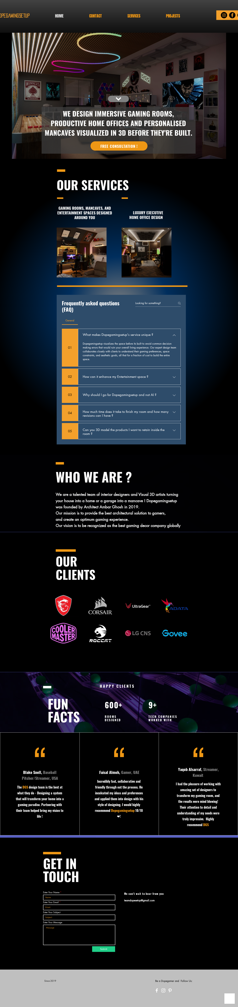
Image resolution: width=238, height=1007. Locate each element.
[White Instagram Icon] (163, 990)
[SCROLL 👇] (118, 94)
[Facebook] (232, 15)
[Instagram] (224, 15)
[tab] (70, 320)
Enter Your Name (51, 892)
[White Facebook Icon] (156, 990)
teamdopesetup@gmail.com (139, 900)
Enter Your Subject (51, 912)
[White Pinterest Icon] (170, 990)
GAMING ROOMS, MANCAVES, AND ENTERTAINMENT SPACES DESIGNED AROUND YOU (84, 212)
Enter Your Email (51, 902)
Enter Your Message (52, 922)
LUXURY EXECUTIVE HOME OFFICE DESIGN (146, 215)
